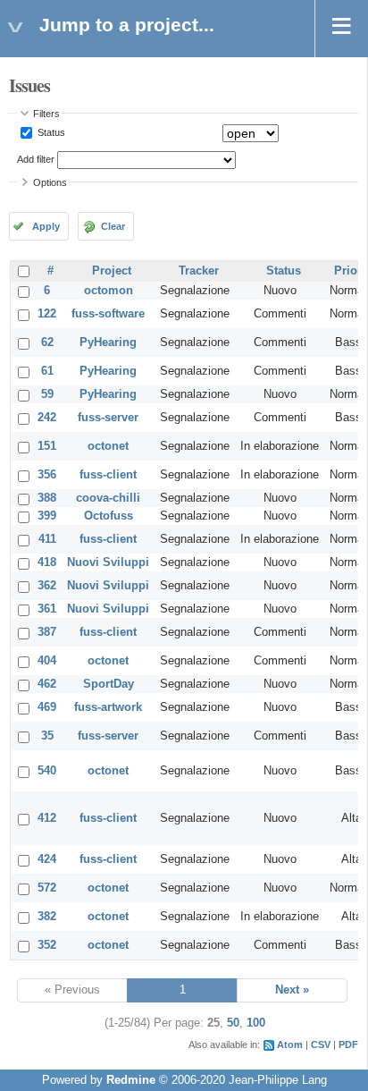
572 (47, 888)
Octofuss (108, 516)
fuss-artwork (108, 707)
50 (233, 1023)
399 (47, 516)
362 (47, 585)
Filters (46, 113)
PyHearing (108, 342)
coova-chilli (108, 498)
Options (50, 182)
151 (47, 446)
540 (47, 771)
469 (47, 707)
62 (47, 342)
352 (47, 945)
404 (47, 661)
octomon (108, 290)
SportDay (108, 684)
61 (47, 371)
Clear (113, 226)
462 (47, 684)
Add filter (35, 159)
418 (47, 562)
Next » (292, 990)
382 (47, 916)
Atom (290, 1044)
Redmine (130, 1080)
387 (47, 632)
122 (47, 314)
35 (47, 736)
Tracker (199, 271)
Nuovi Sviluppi (108, 562)
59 (47, 394)
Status (50, 132)
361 (47, 609)
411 (47, 539)
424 (47, 859)
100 (256, 1023)
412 (47, 818)
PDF (348, 1044)
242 (47, 417)
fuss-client (108, 475)
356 (47, 475)
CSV (320, 1044)
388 (47, 498)
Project (111, 271)
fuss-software (108, 314)
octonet (108, 446)
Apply (46, 226)
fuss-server (108, 417)
